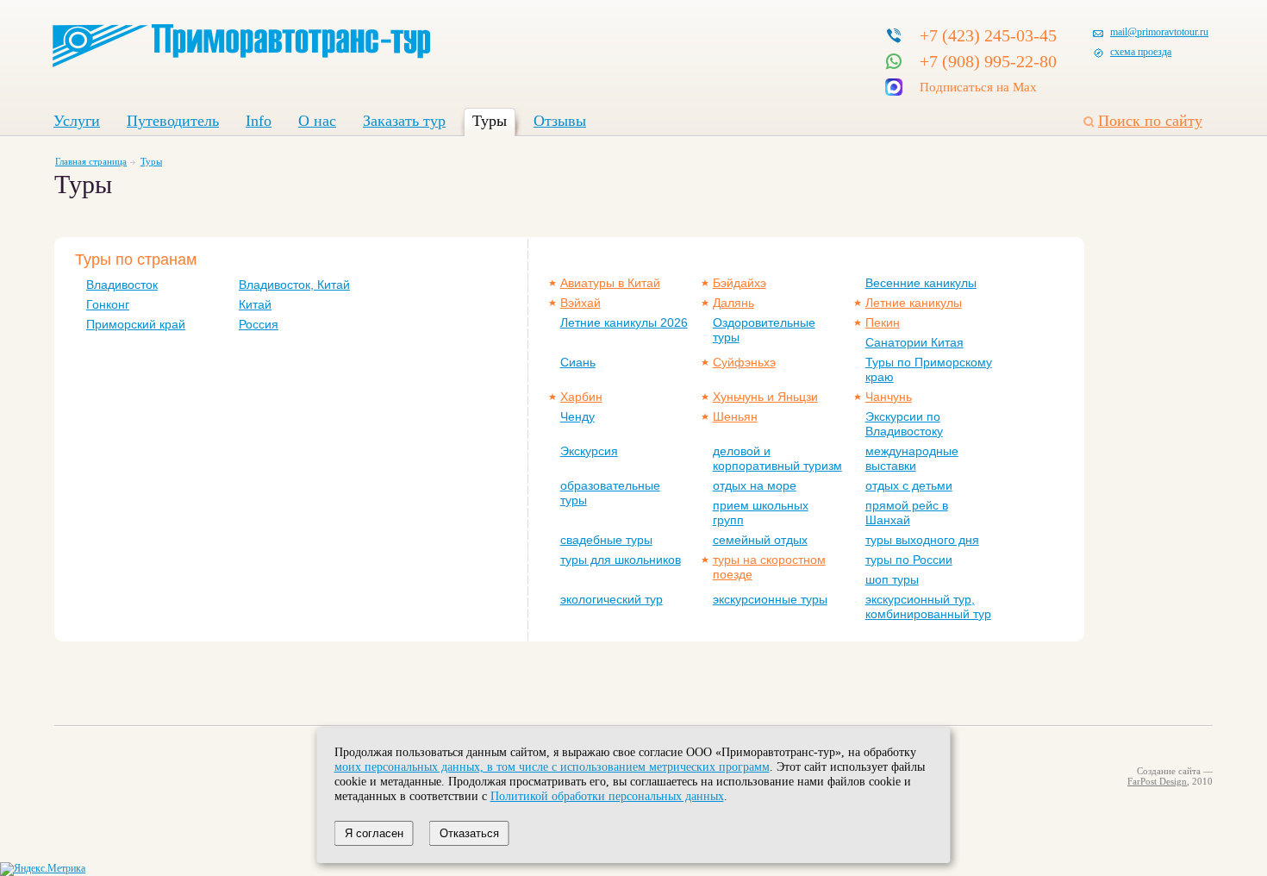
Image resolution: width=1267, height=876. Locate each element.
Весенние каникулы (921, 283)
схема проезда (1140, 52)
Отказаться (469, 833)
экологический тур (611, 599)
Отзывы (560, 120)
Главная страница (91, 161)
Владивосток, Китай (294, 284)
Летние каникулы (913, 303)
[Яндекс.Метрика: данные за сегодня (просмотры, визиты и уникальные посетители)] (42, 869)
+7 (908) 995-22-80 (988, 61)
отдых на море (754, 485)
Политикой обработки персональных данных (607, 796)
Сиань (578, 362)
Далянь (733, 303)
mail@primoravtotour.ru (1159, 32)
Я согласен (374, 833)
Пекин (882, 322)
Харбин (581, 397)
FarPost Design (1157, 781)
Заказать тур (404, 120)
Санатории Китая (914, 342)
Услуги (76, 120)
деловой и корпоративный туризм (777, 458)
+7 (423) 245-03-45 (988, 35)
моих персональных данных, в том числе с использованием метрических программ (552, 766)
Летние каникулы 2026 (624, 322)
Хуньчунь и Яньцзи (765, 397)
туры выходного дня (922, 540)
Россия (258, 324)
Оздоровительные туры (764, 330)
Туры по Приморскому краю (928, 369)
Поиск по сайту (1150, 120)
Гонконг (107, 304)
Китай (255, 304)
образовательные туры (610, 493)
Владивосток (122, 284)
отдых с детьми (908, 485)
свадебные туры (606, 540)
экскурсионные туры (770, 599)
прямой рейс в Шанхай (906, 512)
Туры (489, 120)
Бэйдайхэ (739, 283)
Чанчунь (888, 397)
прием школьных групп (760, 512)
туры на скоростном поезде (769, 567)
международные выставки (911, 458)
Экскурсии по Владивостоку (904, 424)
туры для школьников (620, 559)
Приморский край (135, 324)
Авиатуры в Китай (610, 283)
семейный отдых (760, 540)
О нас (317, 120)
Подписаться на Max (978, 87)
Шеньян (735, 416)
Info (259, 120)
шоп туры (892, 579)
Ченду (577, 416)
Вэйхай (580, 303)
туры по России (908, 559)
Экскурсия (589, 451)
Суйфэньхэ (744, 362)
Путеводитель (173, 120)
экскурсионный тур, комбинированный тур (928, 606)
